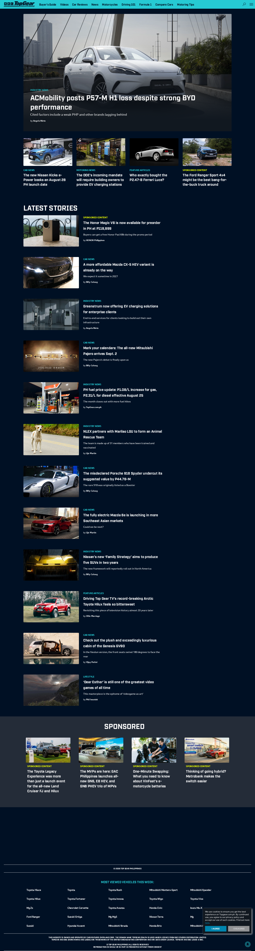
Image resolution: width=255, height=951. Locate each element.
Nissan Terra (156, 917)
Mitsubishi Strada (118, 926)
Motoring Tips (185, 4)
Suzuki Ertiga (74, 917)
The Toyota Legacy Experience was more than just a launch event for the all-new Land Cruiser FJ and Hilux (46, 781)
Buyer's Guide (47, 4)
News (94, 4)
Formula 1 (145, 4)
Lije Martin (91, 453)
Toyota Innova (116, 899)
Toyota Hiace (34, 890)
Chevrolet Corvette (77, 908)
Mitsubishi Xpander (200, 890)
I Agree (216, 928)
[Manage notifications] (247, 944)
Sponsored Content (195, 170)
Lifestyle (88, 677)
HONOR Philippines (95, 240)
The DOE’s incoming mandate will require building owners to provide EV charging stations (100, 179)
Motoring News (85, 170)
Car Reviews (79, 4)
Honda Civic (155, 908)
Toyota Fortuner (76, 899)
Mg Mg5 (112, 917)
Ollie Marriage (93, 616)
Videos (64, 4)
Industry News (39, 90)
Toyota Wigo (156, 899)
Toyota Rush (115, 890)
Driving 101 (128, 4)
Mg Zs (30, 908)
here (207, 922)
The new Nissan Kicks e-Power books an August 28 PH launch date (44, 179)
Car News (29, 170)
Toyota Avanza (116, 908)
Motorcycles (110, 4)
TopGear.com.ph (93, 407)
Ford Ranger (33, 917)
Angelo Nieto (39, 121)
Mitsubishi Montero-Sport (163, 890)
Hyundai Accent (76, 926)
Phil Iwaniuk (92, 700)
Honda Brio (155, 926)
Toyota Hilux (33, 899)
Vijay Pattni (91, 662)
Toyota (71, 890)
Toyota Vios (196, 899)
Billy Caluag (92, 282)
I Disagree (239, 928)
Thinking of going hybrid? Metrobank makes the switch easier (206, 776)
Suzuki (30, 926)
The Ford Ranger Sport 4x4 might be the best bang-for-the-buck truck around (205, 179)
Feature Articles (140, 170)
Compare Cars (164, 4)
